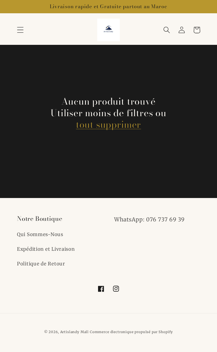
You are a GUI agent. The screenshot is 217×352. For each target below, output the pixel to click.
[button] (20, 30)
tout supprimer (108, 124)
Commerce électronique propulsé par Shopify (131, 332)
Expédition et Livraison (46, 249)
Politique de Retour (41, 264)
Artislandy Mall (74, 332)
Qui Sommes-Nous (40, 234)
